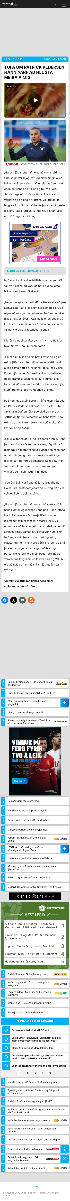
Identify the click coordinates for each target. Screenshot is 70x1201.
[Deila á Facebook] (4, 600)
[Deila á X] (13, 600)
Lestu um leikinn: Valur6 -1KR (28, 270)
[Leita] (55, 4)
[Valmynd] (63, 4)
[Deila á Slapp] (31, 600)
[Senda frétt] (22, 600)
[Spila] (35, 100)
